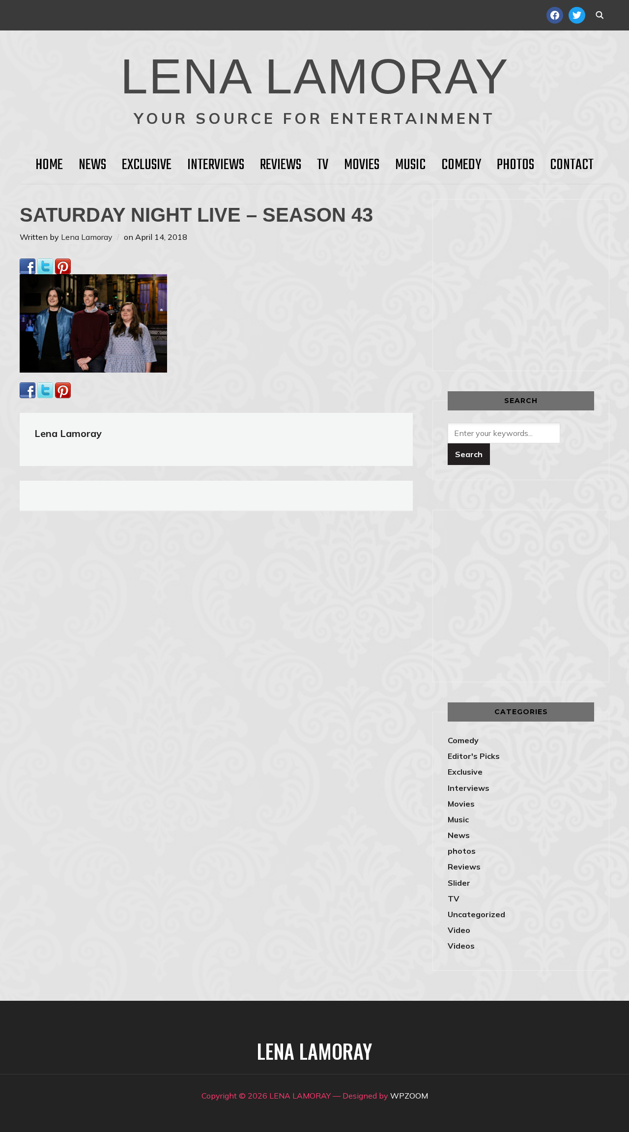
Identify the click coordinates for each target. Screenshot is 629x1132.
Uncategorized (476, 914)
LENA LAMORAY (314, 76)
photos (462, 851)
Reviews (280, 165)
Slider (459, 883)
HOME (49, 165)
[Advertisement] (530, 283)
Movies (361, 165)
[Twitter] (45, 265)
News (92, 165)
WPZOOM (409, 1096)
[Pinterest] (63, 265)
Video (459, 930)
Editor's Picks (474, 756)
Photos (515, 165)
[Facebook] (27, 265)
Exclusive (147, 165)
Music (410, 165)
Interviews (215, 165)
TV (322, 165)
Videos (461, 946)
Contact (572, 165)
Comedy (461, 165)
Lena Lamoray (87, 237)
